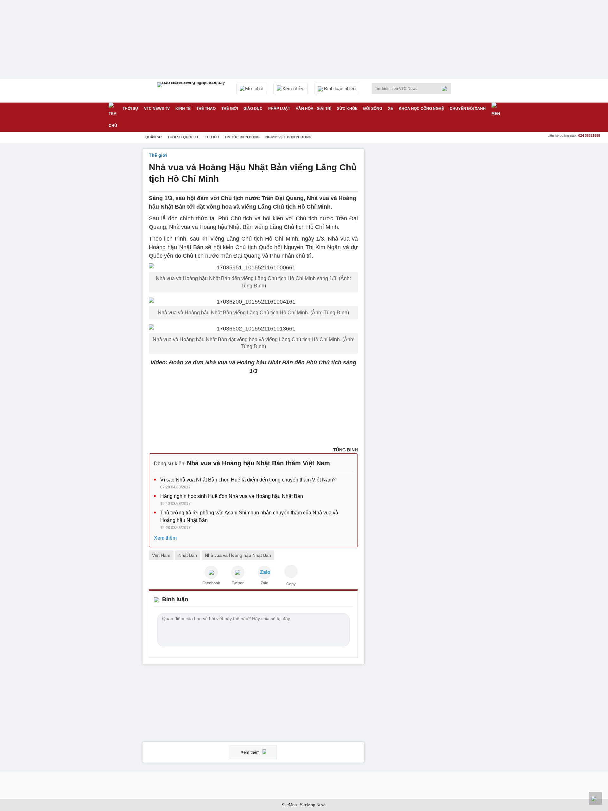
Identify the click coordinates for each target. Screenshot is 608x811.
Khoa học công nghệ (421, 108)
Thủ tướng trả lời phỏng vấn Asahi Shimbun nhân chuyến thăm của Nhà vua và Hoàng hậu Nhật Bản (249, 516)
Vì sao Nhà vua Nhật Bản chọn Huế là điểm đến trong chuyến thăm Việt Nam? (248, 479)
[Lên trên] (595, 798)
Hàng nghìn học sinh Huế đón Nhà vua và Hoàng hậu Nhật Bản (231, 496)
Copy (291, 584)
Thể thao (206, 108)
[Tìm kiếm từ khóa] (446, 88)
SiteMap (289, 804)
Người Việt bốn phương (288, 137)
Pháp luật (279, 108)
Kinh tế (183, 108)
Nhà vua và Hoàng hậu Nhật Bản (238, 555)
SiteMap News (313, 804)
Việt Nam (161, 555)
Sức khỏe (347, 108)
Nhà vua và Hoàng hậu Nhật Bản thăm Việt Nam (258, 463)
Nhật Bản (187, 555)
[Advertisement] (418, 244)
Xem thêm (165, 538)
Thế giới (229, 108)
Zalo (264, 583)
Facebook (211, 583)
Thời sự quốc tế (183, 137)
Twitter (238, 583)
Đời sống (372, 108)
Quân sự (153, 137)
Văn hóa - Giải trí (313, 108)
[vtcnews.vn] (211, 572)
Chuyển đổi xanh (468, 108)
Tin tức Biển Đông (242, 137)
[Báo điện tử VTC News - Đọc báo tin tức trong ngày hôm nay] (192, 91)
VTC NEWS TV (157, 108)
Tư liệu (212, 137)
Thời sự (130, 108)
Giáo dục (253, 108)
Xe (390, 108)
